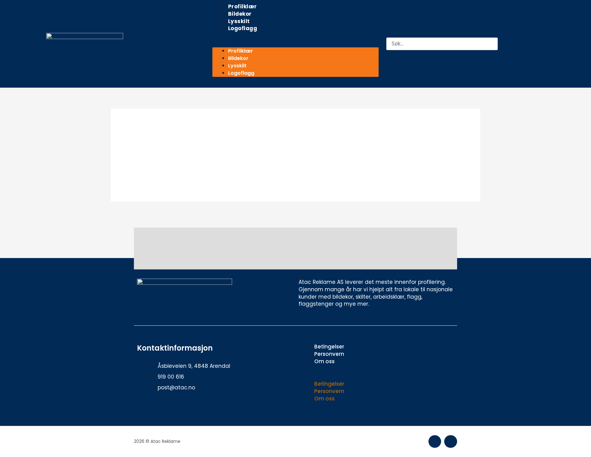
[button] (295, 44)
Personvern (329, 354)
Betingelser (329, 346)
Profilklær (242, 6)
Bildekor (240, 14)
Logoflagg (242, 28)
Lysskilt (239, 21)
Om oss (324, 361)
